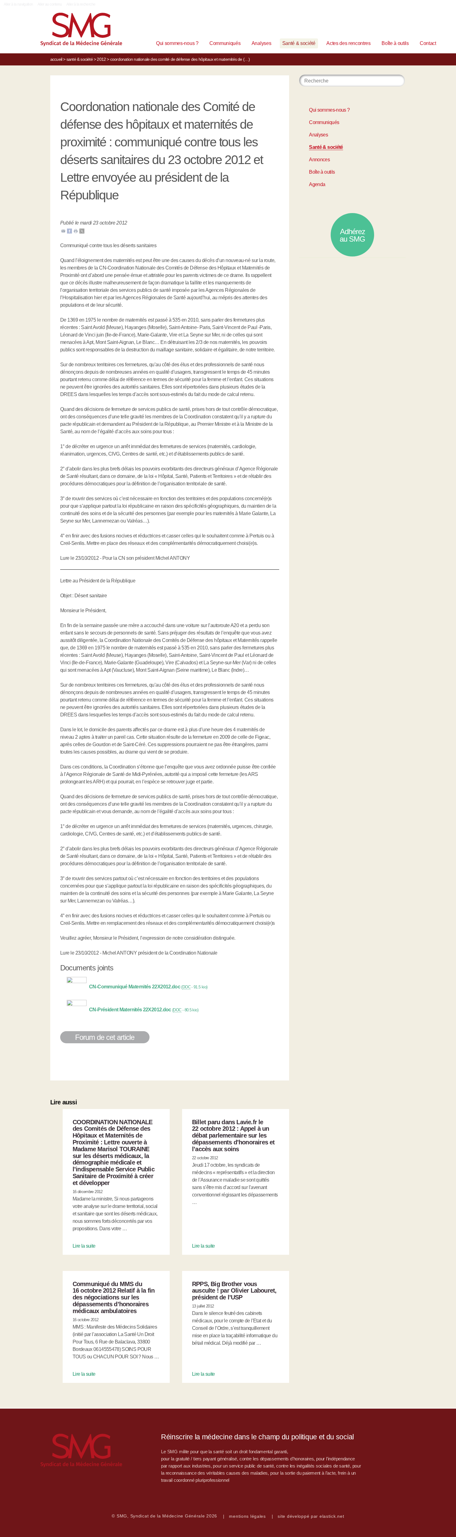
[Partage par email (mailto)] (63, 230)
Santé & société (298, 43)
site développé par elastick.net (311, 1516)
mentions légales (247, 1516)
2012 (101, 59)
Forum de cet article (105, 1037)
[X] (81, 230)
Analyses (261, 43)
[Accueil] (72, 30)
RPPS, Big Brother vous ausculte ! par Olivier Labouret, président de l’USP (234, 1291)
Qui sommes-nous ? (177, 43)
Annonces (319, 159)
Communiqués (224, 43)
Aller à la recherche (80, 4)
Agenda (317, 184)
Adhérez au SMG (352, 235)
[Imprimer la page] (75, 230)
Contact (428, 43)
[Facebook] (69, 230)
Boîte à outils (395, 43)
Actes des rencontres (348, 43)
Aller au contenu (50, 4)
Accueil (56, 59)
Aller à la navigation (18, 4)
